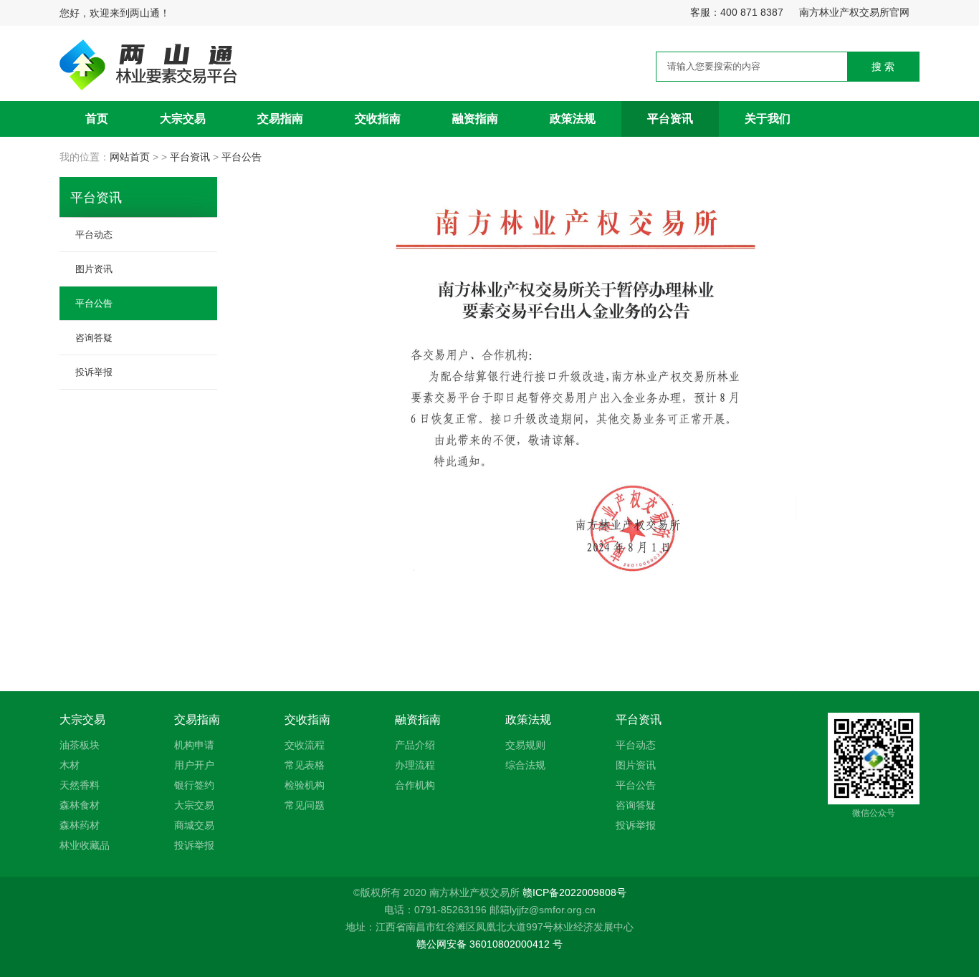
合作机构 (415, 785)
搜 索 (882, 66)
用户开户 (194, 765)
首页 (96, 118)
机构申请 (194, 745)
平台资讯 (670, 118)
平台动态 (94, 234)
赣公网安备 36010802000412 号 (489, 944)
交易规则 (525, 745)
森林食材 (79, 805)
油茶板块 (79, 745)
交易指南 (280, 118)
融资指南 (475, 118)
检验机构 (305, 785)
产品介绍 (415, 745)
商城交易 (194, 825)
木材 (69, 765)
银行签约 (194, 785)
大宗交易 (183, 118)
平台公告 (241, 157)
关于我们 (768, 118)
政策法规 (573, 118)
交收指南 (378, 118)
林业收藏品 (84, 845)
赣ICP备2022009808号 (574, 892)
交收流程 (305, 745)
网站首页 (131, 157)
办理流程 (415, 765)
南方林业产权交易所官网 (854, 12)
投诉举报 (94, 371)
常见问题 (305, 805)
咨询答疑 (94, 337)
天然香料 (79, 785)
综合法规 (525, 765)
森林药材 (79, 825)
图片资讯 (94, 268)
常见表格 (305, 765)
